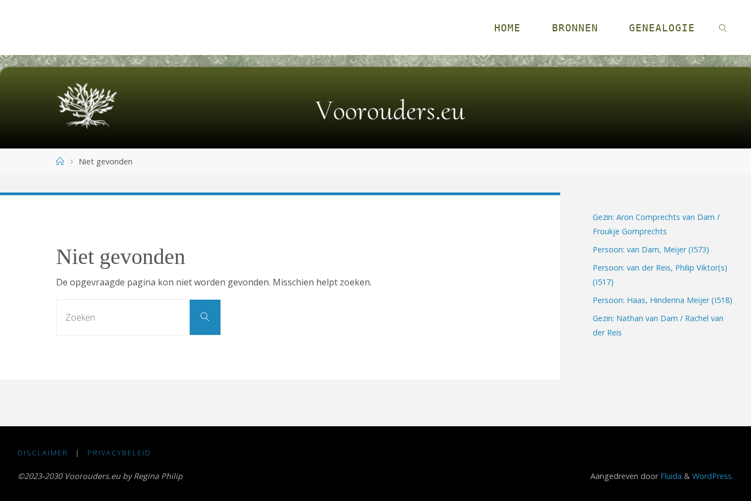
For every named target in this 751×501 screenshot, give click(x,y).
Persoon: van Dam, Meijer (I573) (651, 249)
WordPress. (712, 476)
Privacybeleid (119, 453)
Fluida (670, 476)
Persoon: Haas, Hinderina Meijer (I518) (662, 300)
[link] (723, 27)
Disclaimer (43, 453)
